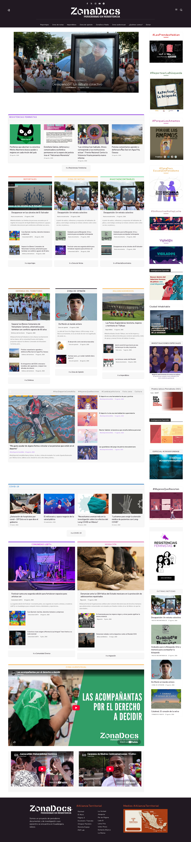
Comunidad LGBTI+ (27, 237)
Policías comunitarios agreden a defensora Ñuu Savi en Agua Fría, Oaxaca (126, 150)
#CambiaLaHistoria (111, 391)
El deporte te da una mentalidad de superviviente (117, 413)
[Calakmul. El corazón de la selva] (166, 699)
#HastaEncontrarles (122, 179)
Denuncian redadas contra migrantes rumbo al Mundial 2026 (116, 634)
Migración (83, 600)
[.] (9, 10)
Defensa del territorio (28, 253)
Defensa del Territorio (29, 291)
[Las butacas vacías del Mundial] (108, 362)
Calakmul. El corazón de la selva (165, 711)
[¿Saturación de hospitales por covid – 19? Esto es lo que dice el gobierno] (25, 504)
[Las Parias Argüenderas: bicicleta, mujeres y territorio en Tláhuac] (123, 307)
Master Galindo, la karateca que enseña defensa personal (120, 430)
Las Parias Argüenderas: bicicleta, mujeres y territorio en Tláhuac (124, 324)
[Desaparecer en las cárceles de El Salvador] (30, 196)
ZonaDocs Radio (158, 714)
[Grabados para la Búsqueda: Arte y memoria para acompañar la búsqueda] (60, 235)
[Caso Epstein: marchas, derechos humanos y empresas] (14, 235)
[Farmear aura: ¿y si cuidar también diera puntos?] (61, 359)
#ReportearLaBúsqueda (166, 73)
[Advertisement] (76, 103)
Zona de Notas (76, 179)
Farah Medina (71, 87)
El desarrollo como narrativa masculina (81, 342)
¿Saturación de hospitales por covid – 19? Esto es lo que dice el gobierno (24, 519)
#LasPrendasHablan (166, 35)
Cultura (138, 391)
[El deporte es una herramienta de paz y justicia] (87, 402)
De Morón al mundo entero (70, 324)
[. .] (49, 809)
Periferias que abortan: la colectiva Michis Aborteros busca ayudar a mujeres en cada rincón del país (25, 150)
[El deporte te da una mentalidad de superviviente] (87, 419)
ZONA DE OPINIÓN (76, 291)
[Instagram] (95, 3)
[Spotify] (103, 3)
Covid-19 (14, 486)
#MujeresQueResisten (88, 391)
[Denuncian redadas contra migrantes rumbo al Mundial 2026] (86, 640)
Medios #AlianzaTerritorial (141, 806)
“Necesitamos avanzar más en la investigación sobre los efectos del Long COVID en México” (93, 519)
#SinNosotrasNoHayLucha (166, 211)
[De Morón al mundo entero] (76, 307)
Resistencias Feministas (23, 117)
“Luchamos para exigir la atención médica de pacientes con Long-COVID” (126, 519)
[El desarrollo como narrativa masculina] (61, 345)
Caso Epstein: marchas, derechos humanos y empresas (45, 612)
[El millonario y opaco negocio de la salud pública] (59, 504)
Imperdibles (109, 329)
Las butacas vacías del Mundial (125, 359)
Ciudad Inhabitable (160, 306)
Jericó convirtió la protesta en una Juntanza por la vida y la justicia (126, 346)
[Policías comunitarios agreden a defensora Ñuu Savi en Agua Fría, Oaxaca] (127, 134)
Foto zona (119, 350)
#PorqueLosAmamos (166, 121)
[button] (181, 9)
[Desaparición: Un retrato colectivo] (76, 62)
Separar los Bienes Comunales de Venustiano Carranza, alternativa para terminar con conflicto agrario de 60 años (35, 249)
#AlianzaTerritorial (89, 806)
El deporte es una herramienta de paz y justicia (116, 396)
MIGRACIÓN (111, 544)
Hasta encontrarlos (77, 80)
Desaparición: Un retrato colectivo (77, 84)
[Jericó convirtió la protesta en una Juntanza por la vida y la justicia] (108, 348)
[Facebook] (87, 3)
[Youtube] (99, 3)
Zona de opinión (63, 327)
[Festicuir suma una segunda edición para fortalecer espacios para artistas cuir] (60, 250)
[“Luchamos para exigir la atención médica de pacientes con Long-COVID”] (127, 504)
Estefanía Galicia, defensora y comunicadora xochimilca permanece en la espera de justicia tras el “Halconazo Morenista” (59, 151)
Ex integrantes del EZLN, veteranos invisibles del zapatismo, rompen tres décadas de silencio (34, 366)
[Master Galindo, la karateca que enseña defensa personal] (87, 436)
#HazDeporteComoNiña (64, 391)
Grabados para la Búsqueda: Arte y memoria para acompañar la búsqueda (80, 233)
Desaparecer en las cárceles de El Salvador (30, 212)
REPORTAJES (30, 179)
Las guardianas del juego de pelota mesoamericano (117, 447)
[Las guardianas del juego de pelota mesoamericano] (87, 453)
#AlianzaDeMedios (123, 291)
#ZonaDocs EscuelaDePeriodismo (166, 169)
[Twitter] (91, 3)
